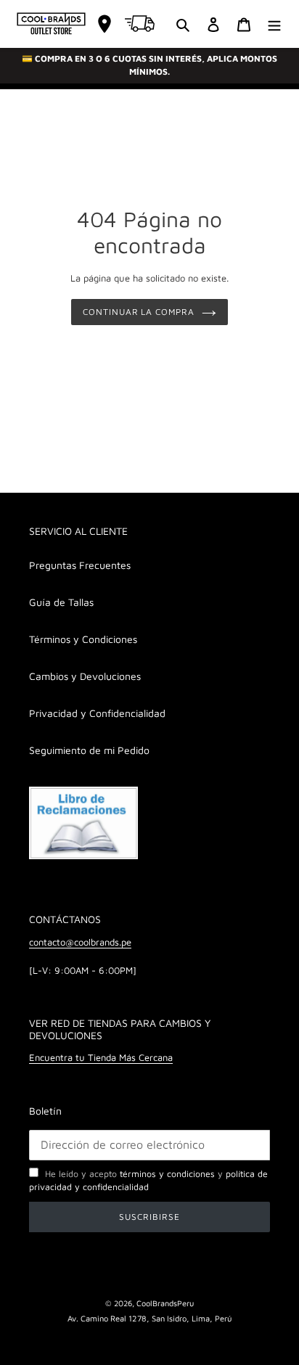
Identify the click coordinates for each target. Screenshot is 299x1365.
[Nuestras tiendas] (104, 24)
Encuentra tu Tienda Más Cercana (101, 1057)
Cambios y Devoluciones (85, 676)
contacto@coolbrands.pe (80, 942)
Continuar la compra (138, 311)
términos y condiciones (167, 1173)
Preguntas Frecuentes (80, 565)
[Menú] (274, 23)
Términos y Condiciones (83, 639)
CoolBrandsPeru (165, 1303)
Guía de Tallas (61, 602)
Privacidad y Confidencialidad (97, 713)
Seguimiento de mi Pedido (89, 750)
